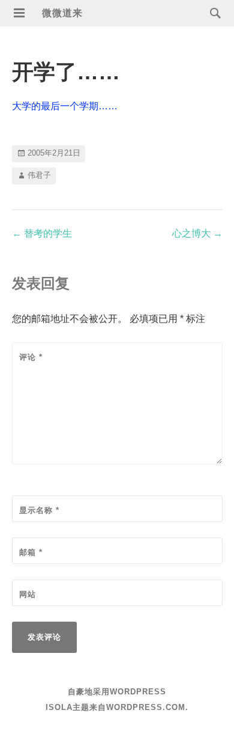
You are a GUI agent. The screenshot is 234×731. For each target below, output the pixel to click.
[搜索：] (212, 12)
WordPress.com (145, 707)
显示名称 (39, 510)
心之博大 (197, 233)
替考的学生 (42, 233)
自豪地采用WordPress (117, 691)
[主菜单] (19, 13)
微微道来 (62, 13)
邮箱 (31, 552)
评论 (31, 357)
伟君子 (39, 175)
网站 (27, 594)
